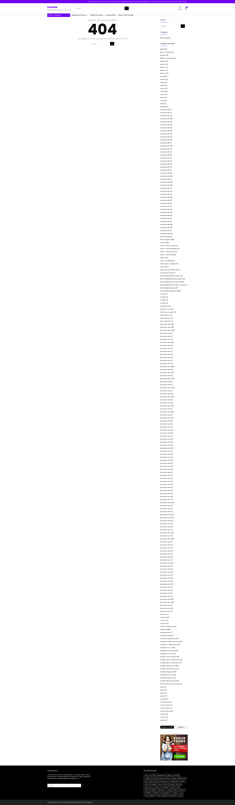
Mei (178, 787)
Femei (162, 243)
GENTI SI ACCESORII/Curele (169, 270)
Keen (146, 787)
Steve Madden (165, 793)
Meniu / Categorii (54, 15)
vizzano (162, 714)
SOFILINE (155, 793)
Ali (150, 775)
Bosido (170, 775)
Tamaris (174, 793)
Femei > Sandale (165, 255)
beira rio (163, 61)
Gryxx (160, 784)
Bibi (154, 775)
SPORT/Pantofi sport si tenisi (170, 684)
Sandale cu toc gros (167, 651)
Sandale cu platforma (167, 638)
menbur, (163, 294)
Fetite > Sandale (165, 261)
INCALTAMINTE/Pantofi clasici (170, 282)
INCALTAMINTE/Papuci (167, 288)
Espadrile (163, 107)
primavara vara (165, 324)
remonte (163, 614)
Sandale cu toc (165, 648)
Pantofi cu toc (165, 309)
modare (163, 297)
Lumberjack (165, 787)
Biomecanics (162, 775)
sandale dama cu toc (167, 666)
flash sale (163, 267)
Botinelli (176, 775)
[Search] (127, 8)
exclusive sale (165, 110)
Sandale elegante (166, 672)
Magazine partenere (78, 15)
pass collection (165, 318)
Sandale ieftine (110, 15)
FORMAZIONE (174, 781)
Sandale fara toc (166, 675)
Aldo (146, 775)
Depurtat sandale (96, 15)
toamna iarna (165, 702)
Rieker (175, 790)
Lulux (157, 787)
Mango (173, 787)
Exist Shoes (153, 781)
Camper (147, 778)
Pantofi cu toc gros (166, 312)
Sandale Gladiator (166, 678)
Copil (162, 100)
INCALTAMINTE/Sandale (168, 291)
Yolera (181, 796)
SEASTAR (182, 790)
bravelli (162, 76)
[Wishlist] (180, 7)
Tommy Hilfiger (150, 796)
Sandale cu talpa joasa (168, 645)
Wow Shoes (172, 796)
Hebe (166, 784)
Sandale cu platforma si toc (169, 642)
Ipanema (179, 784)
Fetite (162, 258)
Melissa (154, 790)
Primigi (169, 790)
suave (162, 687)
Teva (180, 793)
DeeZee (173, 778)
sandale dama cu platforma (170, 660)
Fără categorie (165, 240)
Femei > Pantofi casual (168, 246)
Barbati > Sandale (166, 58)
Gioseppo (153, 784)
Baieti (162, 49)
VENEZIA (164, 796)
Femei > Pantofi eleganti (168, 249)
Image (172, 784)
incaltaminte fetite (166, 273)
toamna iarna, (165, 711)
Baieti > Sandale (165, 52)
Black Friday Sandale (126, 15)
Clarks (161, 778)
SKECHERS (148, 793)
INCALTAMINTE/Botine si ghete (170, 276)
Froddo (182, 781)
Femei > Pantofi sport (167, 252)
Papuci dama (164, 315)
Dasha (167, 778)
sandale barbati (165, 635)
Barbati (162, 55)
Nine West (162, 790)
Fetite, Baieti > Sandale (168, 264)
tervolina (163, 699)
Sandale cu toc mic (166, 654)
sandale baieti (165, 632)
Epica (146, 781)
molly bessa (164, 306)
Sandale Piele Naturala (168, 681)
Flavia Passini (164, 781)
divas (162, 104)
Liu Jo (152, 787)
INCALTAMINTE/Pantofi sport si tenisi (172, 285)
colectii (162, 79)
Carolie (154, 778)
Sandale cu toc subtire (168, 657)
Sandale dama (76, 802)
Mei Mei (147, 790)
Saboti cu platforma (167, 626)
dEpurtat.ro (182, 778)
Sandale (52, 7)
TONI (158, 796)
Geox (146, 784)
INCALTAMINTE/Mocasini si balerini (171, 279)
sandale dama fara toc (168, 669)
